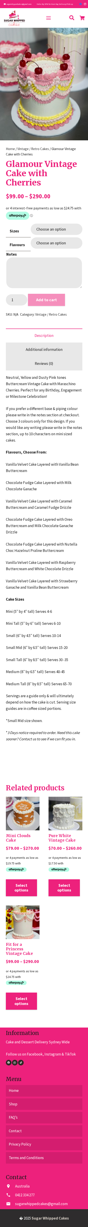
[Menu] (48, 18)
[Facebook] (80, 4)
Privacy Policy (20, 1144)
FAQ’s (13, 1117)
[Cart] (82, 18)
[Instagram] (85, 4)
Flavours (17, 244)
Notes (11, 254)
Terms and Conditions (26, 1157)
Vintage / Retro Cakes (33, 149)
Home (10, 149)
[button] (80, 35)
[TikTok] (21, 1062)
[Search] (71, 18)
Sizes (14, 231)
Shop (13, 1104)
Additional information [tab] (44, 349)
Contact (15, 1130)
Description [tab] (44, 335)
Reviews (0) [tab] (44, 363)
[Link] (14, 18)
